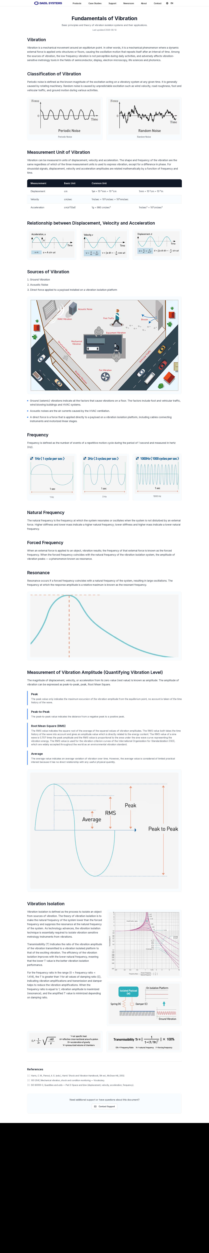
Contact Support (107, 1106)
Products (77, 3)
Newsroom (128, 3)
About (144, 3)
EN (172, 3)
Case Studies (94, 3)
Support (112, 3)
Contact (158, 3)
